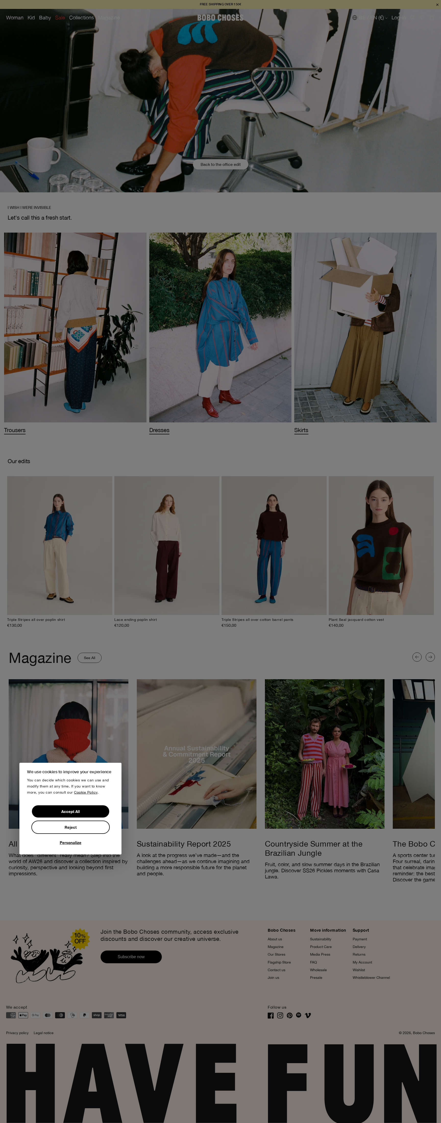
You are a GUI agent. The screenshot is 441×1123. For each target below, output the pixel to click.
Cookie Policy (85, 792)
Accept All (70, 811)
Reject (71, 827)
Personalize (70, 842)
